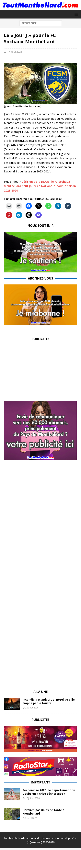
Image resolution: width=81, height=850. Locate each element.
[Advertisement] (37, 372)
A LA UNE (40, 692)
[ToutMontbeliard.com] (40, 8)
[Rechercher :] (40, 23)
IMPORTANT (40, 782)
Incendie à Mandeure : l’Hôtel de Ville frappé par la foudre (49, 701)
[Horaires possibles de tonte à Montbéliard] (12, 814)
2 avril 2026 (31, 818)
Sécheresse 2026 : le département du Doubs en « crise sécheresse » (49, 791)
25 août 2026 (31, 707)
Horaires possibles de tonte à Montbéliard (43, 811)
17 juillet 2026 (32, 798)
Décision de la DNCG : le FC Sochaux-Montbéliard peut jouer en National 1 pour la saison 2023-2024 (40, 186)
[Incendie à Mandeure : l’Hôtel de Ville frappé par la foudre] (12, 704)
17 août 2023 (14, 51)
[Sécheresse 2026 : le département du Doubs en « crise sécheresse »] (12, 794)
